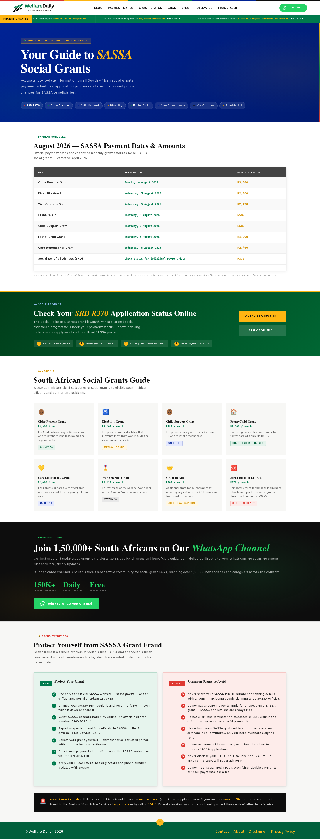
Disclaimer (258, 831)
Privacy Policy (283, 831)
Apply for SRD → (262, 330)
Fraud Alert (228, 8)
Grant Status (150, 8)
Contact (222, 831)
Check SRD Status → (262, 316)
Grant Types (178, 8)
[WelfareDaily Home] (33, 8)
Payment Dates (120, 8)
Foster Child (141, 105)
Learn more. (290, 18)
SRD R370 (33, 105)
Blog (98, 8)
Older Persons (60, 105)
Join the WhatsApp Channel (70, 604)
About (238, 831)
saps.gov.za (121, 804)
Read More (167, 18)
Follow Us (204, 8)
